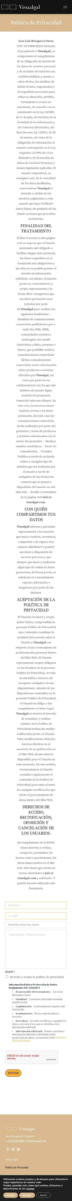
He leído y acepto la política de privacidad (37, 977)
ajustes (30, 1188)
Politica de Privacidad (16, 1167)
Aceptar (10, 1195)
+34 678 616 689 (15, 1140)
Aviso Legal (11, 1159)
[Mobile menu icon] (65, 7)
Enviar (13, 1073)
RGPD (10, 972)
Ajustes (43, 1195)
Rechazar (27, 1195)
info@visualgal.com (36, 1140)
